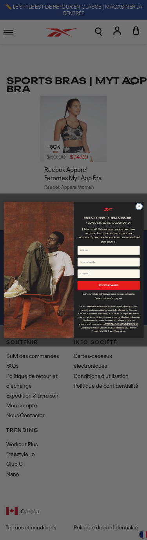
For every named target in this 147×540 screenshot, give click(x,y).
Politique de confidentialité (121, 324)
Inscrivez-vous (108, 285)
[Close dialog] (139, 206)
